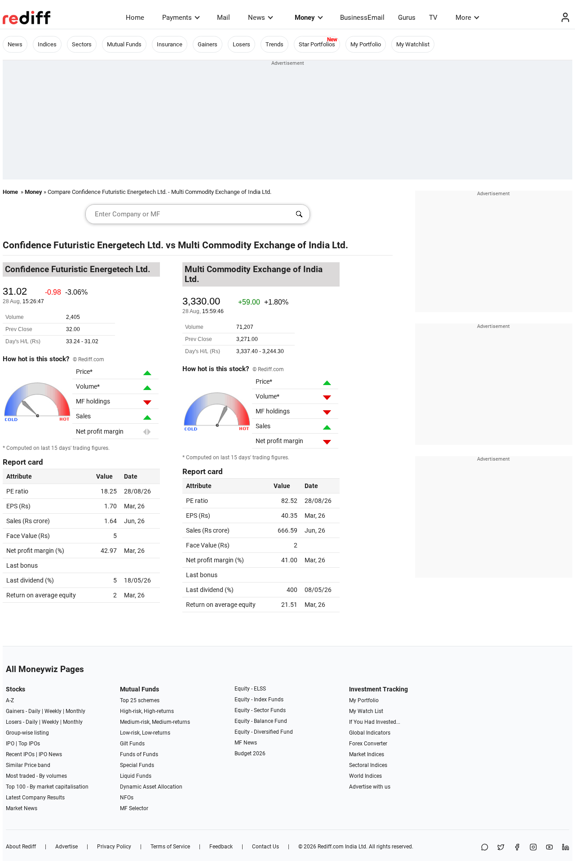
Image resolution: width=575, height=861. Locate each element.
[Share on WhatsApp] (484, 847)
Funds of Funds (139, 754)
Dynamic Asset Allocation (151, 787)
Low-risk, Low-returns (145, 733)
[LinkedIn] (565, 847)
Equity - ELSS (250, 689)
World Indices (365, 776)
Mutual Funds (124, 44)
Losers (241, 44)
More (463, 17)
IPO (10, 743)
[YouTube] (549, 847)
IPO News (50, 754)
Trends (274, 44)
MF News (245, 743)
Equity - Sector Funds (260, 710)
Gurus (407, 17)
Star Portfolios (317, 44)
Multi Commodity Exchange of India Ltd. (263, 245)
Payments (177, 17)
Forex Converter (368, 743)
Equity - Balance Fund (260, 721)
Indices (47, 44)
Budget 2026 (249, 753)
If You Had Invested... (374, 722)
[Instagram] (533, 847)
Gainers (207, 44)
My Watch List (366, 711)
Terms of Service (170, 846)
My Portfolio (365, 44)
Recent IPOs (20, 754)
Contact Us (265, 846)
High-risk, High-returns (147, 711)
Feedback (221, 846)
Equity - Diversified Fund (263, 732)
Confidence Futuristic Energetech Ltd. (83, 245)
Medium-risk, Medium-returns (155, 722)
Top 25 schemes (139, 700)
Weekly (53, 711)
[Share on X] (500, 847)
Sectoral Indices (368, 765)
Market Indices (366, 754)
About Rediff (21, 846)
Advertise (66, 846)
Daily (34, 711)
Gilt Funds (132, 743)
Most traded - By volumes (36, 776)
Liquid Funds (135, 776)
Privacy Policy (114, 846)
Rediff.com (331, 846)
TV (433, 17)
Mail (223, 17)
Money (305, 17)
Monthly (75, 711)
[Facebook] (517, 847)
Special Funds (137, 765)
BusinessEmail (362, 17)
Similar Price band (28, 765)
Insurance (169, 44)
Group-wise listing (27, 733)
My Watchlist (412, 44)
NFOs (126, 797)
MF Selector (134, 808)
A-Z (10, 700)
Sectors (82, 44)
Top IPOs (29, 743)
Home (135, 17)
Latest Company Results (35, 797)
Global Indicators (369, 733)
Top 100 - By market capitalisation (47, 787)
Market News (21, 808)
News (256, 17)
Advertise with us (369, 787)
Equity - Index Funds (258, 699)
